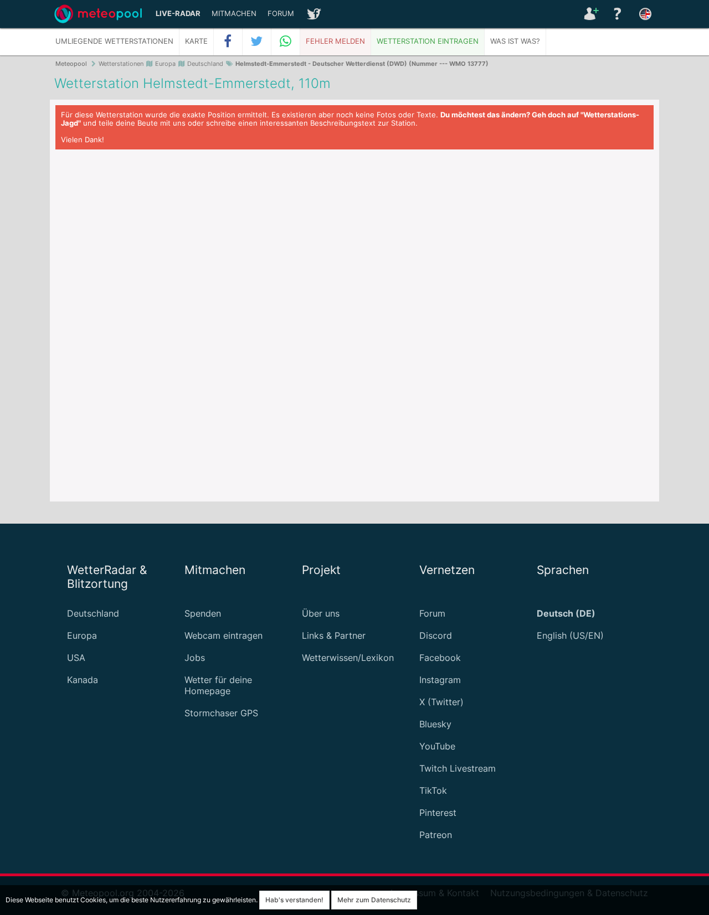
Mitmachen (234, 13)
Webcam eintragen (223, 635)
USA (76, 657)
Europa (82, 635)
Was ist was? (515, 41)
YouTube (437, 746)
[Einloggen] (590, 14)
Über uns (321, 613)
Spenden (202, 613)
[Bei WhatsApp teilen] (285, 41)
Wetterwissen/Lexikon (348, 657)
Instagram (440, 679)
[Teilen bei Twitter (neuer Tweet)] (257, 41)
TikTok (433, 790)
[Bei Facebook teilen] (228, 41)
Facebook (440, 657)
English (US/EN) (570, 635)
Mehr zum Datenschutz (374, 900)
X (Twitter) (441, 701)
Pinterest (437, 812)
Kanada (82, 679)
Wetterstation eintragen (428, 41)
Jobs (194, 657)
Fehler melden (335, 41)
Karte (196, 41)
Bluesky (435, 724)
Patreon (435, 834)
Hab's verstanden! (294, 900)
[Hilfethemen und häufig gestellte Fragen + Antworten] (617, 14)
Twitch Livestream (457, 768)
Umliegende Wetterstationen (114, 41)
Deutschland (93, 613)
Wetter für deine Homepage (218, 685)
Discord (435, 635)
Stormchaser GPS (221, 712)
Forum (281, 13)
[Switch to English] (645, 14)
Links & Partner (334, 635)
